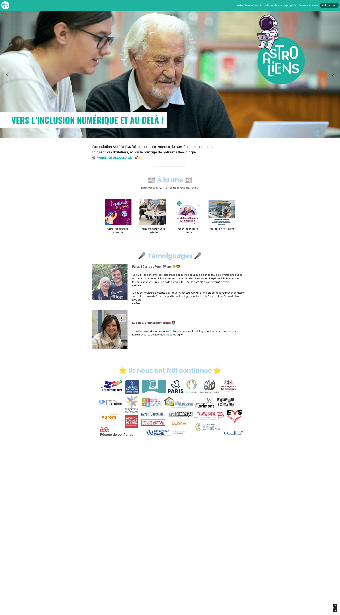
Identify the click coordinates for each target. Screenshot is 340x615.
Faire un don (329, 5)
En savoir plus (17, 594)
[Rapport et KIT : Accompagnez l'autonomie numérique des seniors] (222, 212)
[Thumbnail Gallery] (118, 212)
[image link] (5, 5)
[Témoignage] (152, 212)
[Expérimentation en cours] (187, 212)
